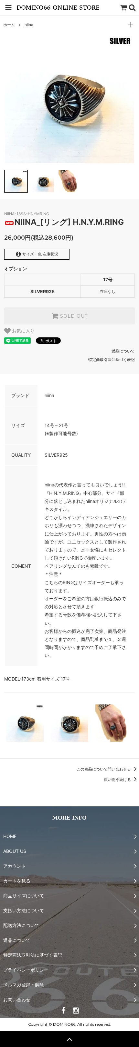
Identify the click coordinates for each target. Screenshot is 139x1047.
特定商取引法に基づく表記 (111, 359)
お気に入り (23, 331)
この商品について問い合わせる (104, 769)
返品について (123, 351)
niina (29, 24)
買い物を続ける (118, 779)
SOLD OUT (73, 316)
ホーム (9, 24)
